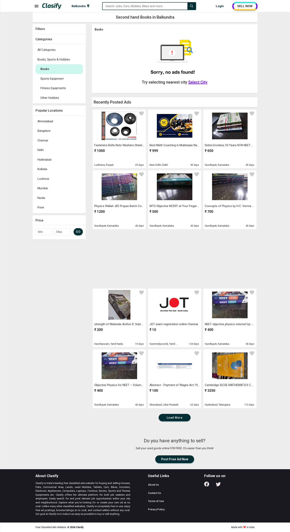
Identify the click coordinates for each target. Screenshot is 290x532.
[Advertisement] (59, 300)
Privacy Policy (156, 509)
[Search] (191, 6)
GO (78, 232)
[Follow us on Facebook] (206, 485)
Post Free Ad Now (174, 459)
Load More (175, 417)
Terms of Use (156, 501)
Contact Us (154, 493)
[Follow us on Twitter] (218, 485)
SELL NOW (245, 6)
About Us (153, 484)
